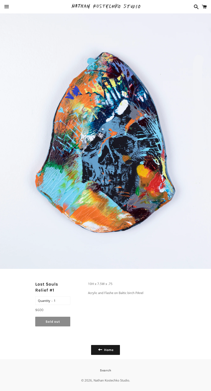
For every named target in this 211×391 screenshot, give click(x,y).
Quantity (44, 301)
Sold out (53, 322)
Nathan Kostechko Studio (111, 380)
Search (105, 370)
